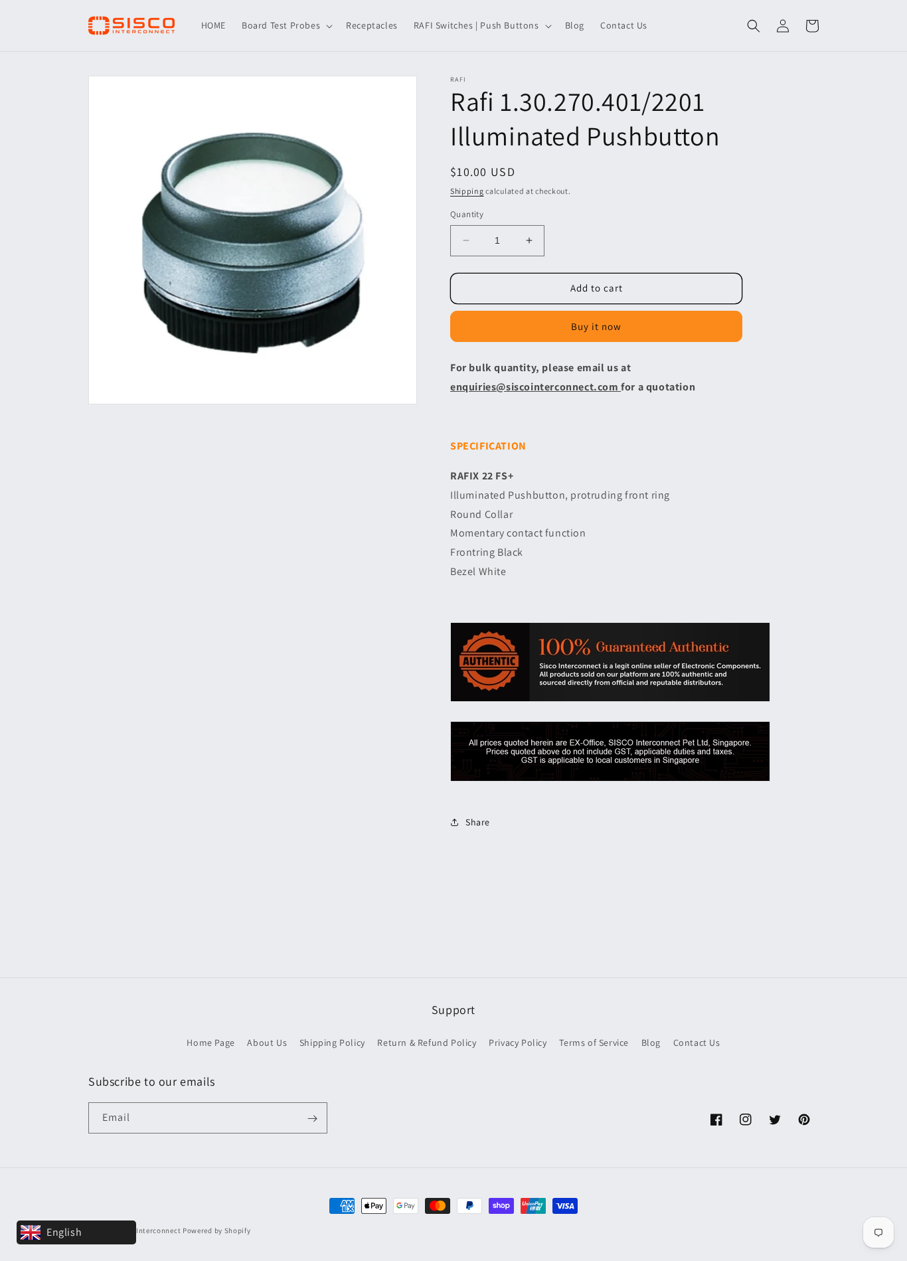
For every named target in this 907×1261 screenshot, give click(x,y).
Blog (651, 1042)
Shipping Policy (332, 1042)
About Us (267, 1042)
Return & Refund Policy (426, 1042)
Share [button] (477, 822)
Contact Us (696, 1042)
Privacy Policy (517, 1042)
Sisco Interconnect (148, 1230)
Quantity (466, 214)
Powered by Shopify (217, 1230)
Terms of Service (594, 1042)
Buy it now (596, 326)
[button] (286, 25)
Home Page (210, 1042)
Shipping (467, 191)
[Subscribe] (312, 1118)
